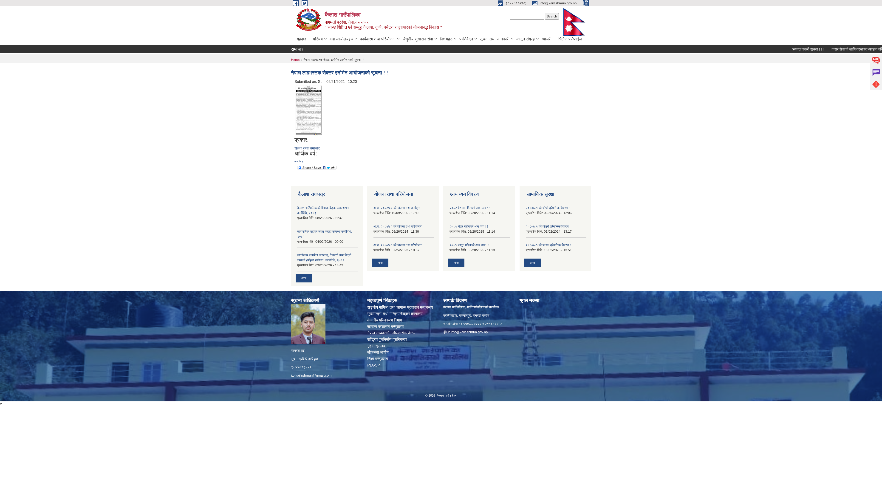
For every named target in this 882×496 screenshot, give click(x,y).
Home (295, 60)
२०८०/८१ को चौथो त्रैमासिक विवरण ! (548, 208)
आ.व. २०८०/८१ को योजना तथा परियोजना (397, 245)
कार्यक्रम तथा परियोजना (378, 39)
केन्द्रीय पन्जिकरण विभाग (385, 320)
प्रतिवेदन (466, 39)
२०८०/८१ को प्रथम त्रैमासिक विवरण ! (548, 245)
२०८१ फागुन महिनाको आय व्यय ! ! (469, 245)
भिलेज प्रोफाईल (570, 39)
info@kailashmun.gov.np (469, 332)
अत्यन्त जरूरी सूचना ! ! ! (787, 49)
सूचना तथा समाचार (307, 148)
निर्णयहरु (446, 39)
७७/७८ (299, 162)
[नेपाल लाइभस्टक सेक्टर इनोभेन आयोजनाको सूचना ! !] (309, 110)
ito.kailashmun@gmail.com (311, 375)
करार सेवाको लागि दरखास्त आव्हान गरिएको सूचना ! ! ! (846, 49)
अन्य (303, 278)
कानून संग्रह (525, 39)
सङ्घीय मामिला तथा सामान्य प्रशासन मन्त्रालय (400, 307)
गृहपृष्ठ (301, 39)
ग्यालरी (546, 39)
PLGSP (374, 365)
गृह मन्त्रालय (376, 346)
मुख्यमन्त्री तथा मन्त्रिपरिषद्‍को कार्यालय (394, 314)
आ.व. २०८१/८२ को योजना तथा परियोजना (397, 226)
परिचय (318, 39)
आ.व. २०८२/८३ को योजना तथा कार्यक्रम (397, 208)
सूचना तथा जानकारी (494, 39)
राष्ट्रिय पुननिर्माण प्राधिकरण (387, 339)
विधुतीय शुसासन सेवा (417, 39)
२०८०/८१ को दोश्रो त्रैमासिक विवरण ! (548, 226)
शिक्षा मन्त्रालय (378, 359)
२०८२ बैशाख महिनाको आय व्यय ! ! (469, 208)
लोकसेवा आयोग (378, 352)
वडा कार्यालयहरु (341, 39)
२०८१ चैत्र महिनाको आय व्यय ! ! (468, 226)
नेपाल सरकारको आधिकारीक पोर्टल (392, 333)
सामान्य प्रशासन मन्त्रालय (386, 326)
